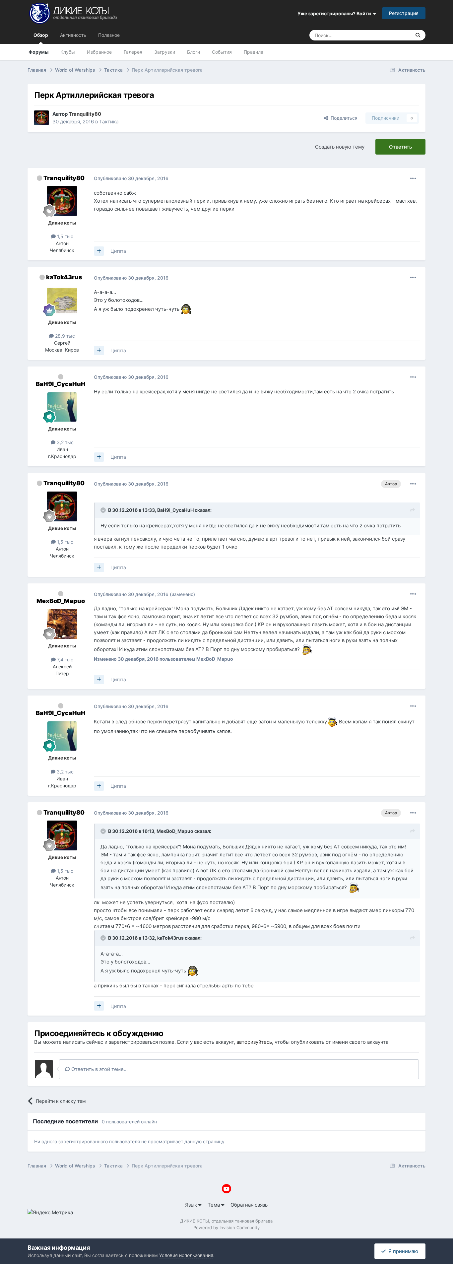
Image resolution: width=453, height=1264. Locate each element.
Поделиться (342, 118)
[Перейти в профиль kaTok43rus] (62, 300)
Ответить (400, 147)
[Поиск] (417, 35)
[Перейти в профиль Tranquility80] (41, 117)
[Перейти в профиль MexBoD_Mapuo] (62, 624)
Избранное (99, 52)
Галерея (133, 52)
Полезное (109, 35)
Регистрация (404, 13)
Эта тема (392, 35)
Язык (191, 1205)
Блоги (193, 52)
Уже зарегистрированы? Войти (335, 13)
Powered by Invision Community (226, 1227)
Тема (214, 1205)
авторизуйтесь (254, 1042)
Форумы (38, 52)
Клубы (67, 52)
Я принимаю (402, 1251)
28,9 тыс (64, 336)
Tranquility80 (64, 177)
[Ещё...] (413, 178)
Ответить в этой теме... (99, 1069)
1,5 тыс (64, 236)
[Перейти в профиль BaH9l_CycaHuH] (62, 407)
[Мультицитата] (99, 251)
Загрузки (164, 52)
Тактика (108, 121)
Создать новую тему (339, 147)
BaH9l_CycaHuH (61, 383)
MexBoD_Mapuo (60, 600)
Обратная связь (249, 1205)
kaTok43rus (64, 277)
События (222, 52)
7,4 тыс (64, 659)
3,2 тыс (64, 442)
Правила (253, 52)
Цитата (118, 251)
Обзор (40, 35)
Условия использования (186, 1255)
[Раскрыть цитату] (103, 510)
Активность (73, 35)
